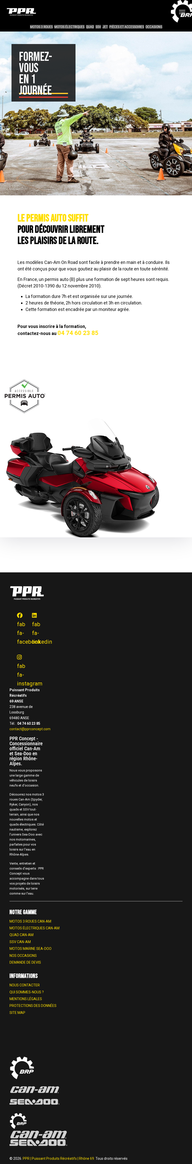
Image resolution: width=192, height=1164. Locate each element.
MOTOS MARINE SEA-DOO (31, 949)
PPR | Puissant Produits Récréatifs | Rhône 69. (59, 1158)
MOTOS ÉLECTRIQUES (69, 27)
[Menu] (182, 12)
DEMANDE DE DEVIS (25, 962)
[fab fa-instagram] (17, 653)
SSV (98, 27)
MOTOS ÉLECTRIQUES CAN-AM (35, 928)
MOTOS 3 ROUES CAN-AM (30, 921)
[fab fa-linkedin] (32, 611)
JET (105, 27)
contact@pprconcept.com (30, 729)
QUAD (90, 27)
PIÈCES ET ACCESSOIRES (126, 27)
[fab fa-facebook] (17, 611)
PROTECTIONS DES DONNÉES (33, 1006)
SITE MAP (17, 1013)
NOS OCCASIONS (23, 956)
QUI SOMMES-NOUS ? (27, 992)
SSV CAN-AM (20, 942)
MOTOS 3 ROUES (41, 27)
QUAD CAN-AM (22, 935)
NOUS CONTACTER (25, 985)
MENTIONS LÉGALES (26, 999)
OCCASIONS (154, 27)
